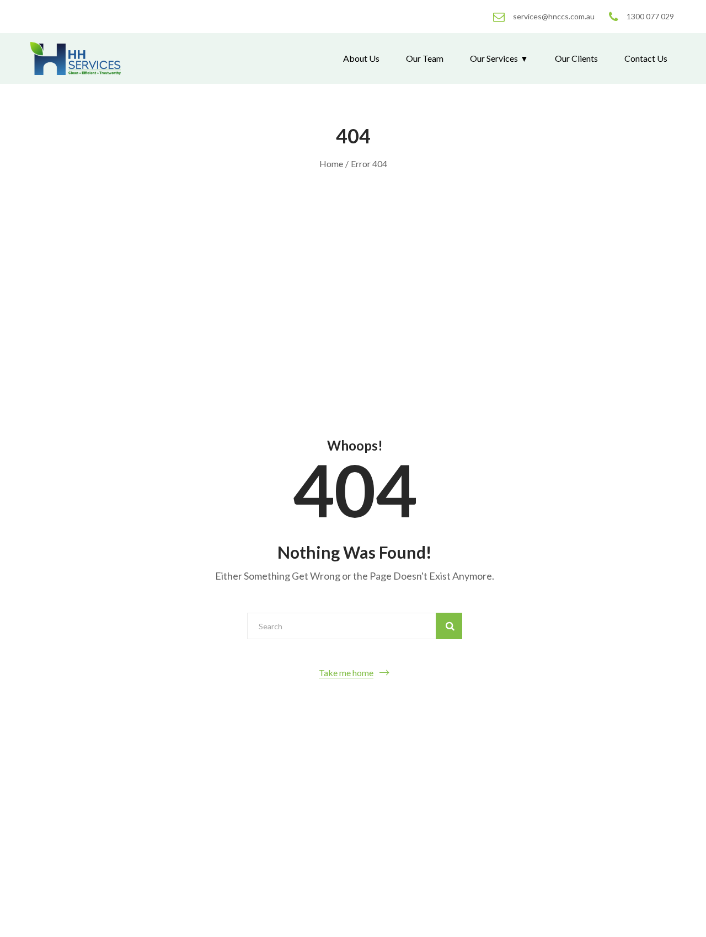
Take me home (346, 672)
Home (331, 163)
